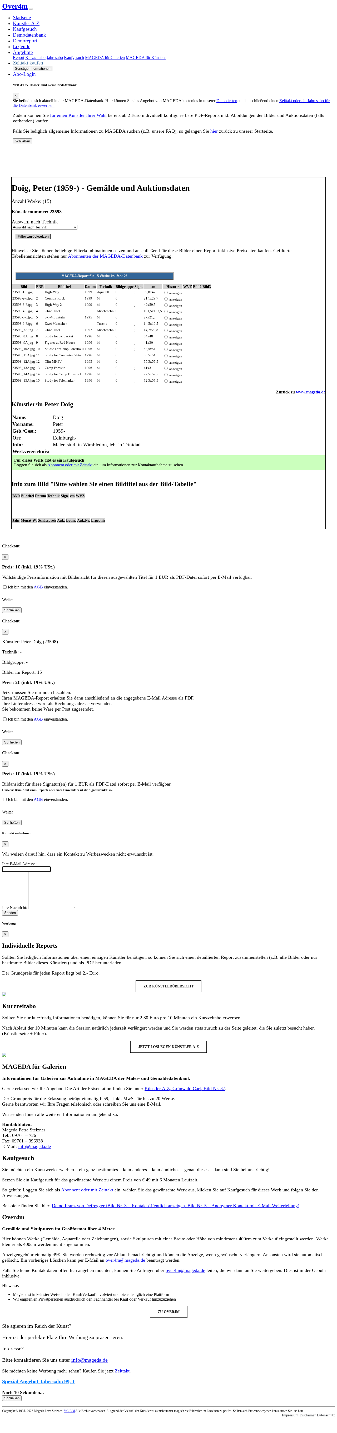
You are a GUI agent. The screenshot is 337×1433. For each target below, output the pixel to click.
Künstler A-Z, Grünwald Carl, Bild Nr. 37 (185, 1088)
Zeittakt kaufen (28, 63)
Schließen (22, 141)
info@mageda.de (34, 1146)
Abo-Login (24, 74)
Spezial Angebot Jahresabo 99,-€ (38, 1381)
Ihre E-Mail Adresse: (19, 864)
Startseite (22, 17)
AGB (38, 587)
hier (214, 131)
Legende (21, 46)
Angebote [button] (23, 52)
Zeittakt (122, 1371)
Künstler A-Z (26, 23)
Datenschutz (326, 1415)
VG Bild (69, 1411)
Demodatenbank (29, 35)
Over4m (15, 6)
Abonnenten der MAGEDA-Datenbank (105, 256)
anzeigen (175, 293)
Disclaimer (308, 1415)
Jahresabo (55, 57)
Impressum (290, 1415)
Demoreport (25, 40)
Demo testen (226, 100)
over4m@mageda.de (125, 1260)
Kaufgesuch (25, 29)
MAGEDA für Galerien (105, 57)
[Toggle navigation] (31, 8)
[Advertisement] (168, 162)
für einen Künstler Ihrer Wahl (78, 115)
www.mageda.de (310, 392)
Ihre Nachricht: (14, 907)
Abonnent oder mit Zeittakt (69, 465)
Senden (10, 913)
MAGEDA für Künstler (146, 57)
